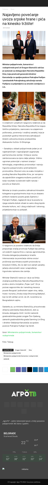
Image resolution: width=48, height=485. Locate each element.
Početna (5, 9)
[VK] (41, 369)
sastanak (6, 359)
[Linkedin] (35, 369)
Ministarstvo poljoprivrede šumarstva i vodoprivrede (21, 356)
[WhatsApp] (12, 369)
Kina (30, 350)
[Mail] (20, 404)
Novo (12, 9)
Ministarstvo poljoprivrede (12, 353)
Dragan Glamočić (20, 350)
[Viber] (18, 369)
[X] (29, 369)
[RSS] (26, 404)
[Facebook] (24, 369)
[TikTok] (33, 404)
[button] (4, 3)
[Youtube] (24, 411)
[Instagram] (13, 404)
